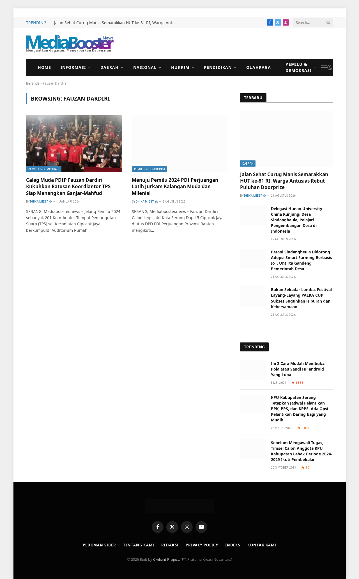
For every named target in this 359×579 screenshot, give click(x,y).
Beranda (33, 83)
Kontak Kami (261, 545)
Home (44, 67)
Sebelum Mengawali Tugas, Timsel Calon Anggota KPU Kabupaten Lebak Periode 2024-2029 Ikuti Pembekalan (301, 451)
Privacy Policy (202, 545)
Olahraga (258, 67)
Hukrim (180, 67)
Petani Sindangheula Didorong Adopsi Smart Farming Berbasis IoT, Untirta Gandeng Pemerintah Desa (301, 260)
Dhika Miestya (41, 201)
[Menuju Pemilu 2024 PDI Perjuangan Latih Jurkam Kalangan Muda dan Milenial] (179, 143)
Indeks (232, 545)
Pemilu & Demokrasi (299, 67)
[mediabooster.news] (70, 43)
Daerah (109, 67)
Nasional (145, 67)
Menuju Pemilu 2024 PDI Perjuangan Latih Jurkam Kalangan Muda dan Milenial (175, 186)
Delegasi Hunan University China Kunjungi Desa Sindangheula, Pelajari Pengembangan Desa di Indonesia (296, 220)
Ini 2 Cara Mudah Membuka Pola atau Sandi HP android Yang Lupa (298, 369)
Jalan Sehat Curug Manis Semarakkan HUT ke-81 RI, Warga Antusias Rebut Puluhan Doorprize (117, 22)
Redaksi (170, 545)
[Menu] (324, 67)
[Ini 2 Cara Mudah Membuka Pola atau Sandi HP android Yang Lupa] (253, 370)
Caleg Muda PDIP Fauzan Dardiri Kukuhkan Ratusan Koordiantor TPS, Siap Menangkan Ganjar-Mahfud (69, 186)
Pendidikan (218, 67)
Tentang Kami (138, 545)
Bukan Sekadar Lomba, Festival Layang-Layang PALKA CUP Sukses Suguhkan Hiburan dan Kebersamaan (301, 298)
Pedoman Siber (99, 545)
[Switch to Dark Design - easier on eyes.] (330, 67)
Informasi (73, 67)
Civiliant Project (166, 559)
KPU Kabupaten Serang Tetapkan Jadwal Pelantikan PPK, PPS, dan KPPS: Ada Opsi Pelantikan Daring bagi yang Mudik (299, 409)
